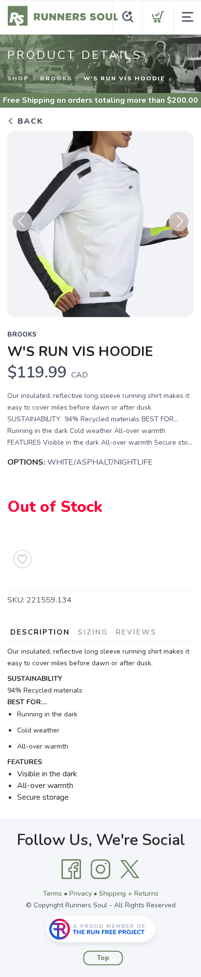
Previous (22, 221)
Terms (52, 893)
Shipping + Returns (129, 893)
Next (178, 221)
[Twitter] (129, 869)
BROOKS (56, 78)
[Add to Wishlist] (22, 559)
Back (29, 121)
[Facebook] (71, 869)
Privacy (80, 893)
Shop (18, 78)
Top (103, 958)
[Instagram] (100, 869)
